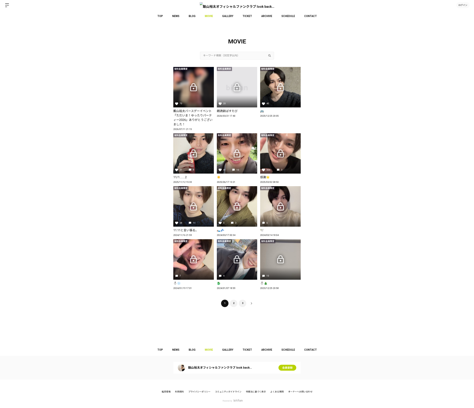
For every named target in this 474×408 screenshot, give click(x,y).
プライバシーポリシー (199, 391)
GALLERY (227, 16)
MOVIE (209, 16)
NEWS (175, 16)
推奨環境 (166, 391)
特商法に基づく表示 (256, 391)
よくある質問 (277, 391)
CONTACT (310, 16)
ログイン (462, 5)
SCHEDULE (288, 16)
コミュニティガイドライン (228, 391)
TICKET (247, 16)
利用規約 (179, 391)
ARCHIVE (266, 16)
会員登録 (287, 367)
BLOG (192, 16)
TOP (160, 16)
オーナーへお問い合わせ (300, 392)
